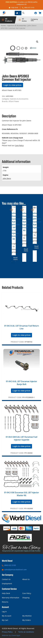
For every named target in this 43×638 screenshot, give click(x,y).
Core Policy (19, 145)
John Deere (7, 178)
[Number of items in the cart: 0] (40, 13)
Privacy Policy (7, 632)
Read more (14, 258)
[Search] (23, 13)
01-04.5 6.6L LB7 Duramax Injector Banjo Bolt (21, 383)
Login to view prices (12, 85)
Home (3, 25)
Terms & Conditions (26, 632)
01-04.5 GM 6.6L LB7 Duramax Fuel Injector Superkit (21, 438)
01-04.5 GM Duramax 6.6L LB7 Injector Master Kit (21, 494)
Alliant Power (14, 101)
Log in (4, 611)
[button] (37, 42)
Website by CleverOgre (11, 635)
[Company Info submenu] (40, 19)
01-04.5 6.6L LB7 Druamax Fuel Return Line (21, 327)
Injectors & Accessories (16, 25)
